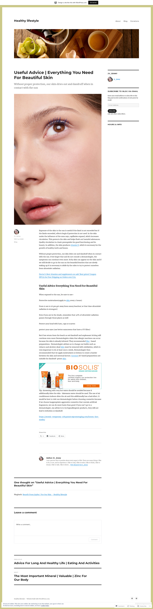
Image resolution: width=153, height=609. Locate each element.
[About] (132, 598)
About (118, 21)
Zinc (88, 341)
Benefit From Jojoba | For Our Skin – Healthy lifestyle (45, 494)
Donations (134, 21)
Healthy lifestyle (26, 20)
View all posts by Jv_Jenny (79, 465)
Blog (125, 21)
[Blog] (136, 598)
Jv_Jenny (17, 236)
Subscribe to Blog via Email (123, 91)
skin (68, 300)
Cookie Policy (45, 605)
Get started (93, 2)
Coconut (74, 356)
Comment (94, 539)
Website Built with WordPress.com (38, 599)
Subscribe (112, 111)
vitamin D (75, 245)
